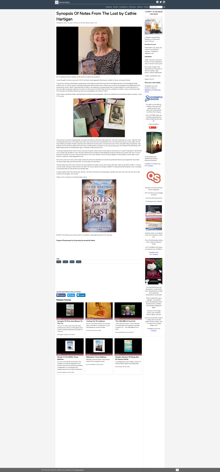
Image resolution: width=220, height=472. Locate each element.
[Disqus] (99, 397)
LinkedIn (82, 295)
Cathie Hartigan (68, 23)
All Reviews (132, 7)
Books (76, 23)
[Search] (164, 7)
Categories (109, 7)
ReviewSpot (64, 2)
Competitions (123, 7)
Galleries (139, 7)
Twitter (161, 2)
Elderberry (148, 90)
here (110, 235)
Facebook (62, 295)
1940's (78, 262)
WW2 (59, 262)
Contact (146, 7)
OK (177, 470)
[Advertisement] (99, 277)
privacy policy (79, 470)
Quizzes (115, 7)
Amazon (150, 166)
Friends (65, 262)
